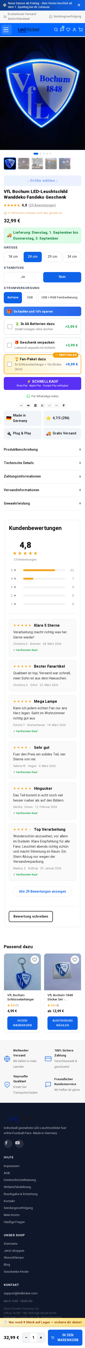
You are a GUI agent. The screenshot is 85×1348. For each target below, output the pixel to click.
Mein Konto (12, 1215)
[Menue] (6, 29)
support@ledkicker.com (21, 1293)
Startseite (10, 1243)
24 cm (32, 256)
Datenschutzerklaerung (20, 1180)
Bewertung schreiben (30, 916)
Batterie (13, 297)
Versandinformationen (21, 490)
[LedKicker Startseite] (27, 29)
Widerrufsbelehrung (17, 1187)
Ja (23, 276)
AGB (7, 1173)
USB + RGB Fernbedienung (59, 297)
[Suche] (56, 29)
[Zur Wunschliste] (34, 959)
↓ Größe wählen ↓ (42, 181)
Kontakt (9, 1201)
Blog (7, 1264)
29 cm (52, 256)
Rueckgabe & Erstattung (21, 1194)
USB (30, 297)
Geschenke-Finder (16, 1271)
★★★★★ (30, 205)
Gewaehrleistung (17, 503)
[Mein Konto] (74, 29)
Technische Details (19, 463)
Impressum (12, 1166)
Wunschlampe (14, 1257)
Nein (62, 276)
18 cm (13, 256)
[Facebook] (8, 1143)
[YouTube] (19, 1143)
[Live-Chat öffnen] (62, 29)
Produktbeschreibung (21, 449)
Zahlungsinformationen (22, 476)
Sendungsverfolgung (67, 16)
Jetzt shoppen (14, 1250)
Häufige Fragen (14, 1222)
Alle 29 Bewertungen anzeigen (42, 891)
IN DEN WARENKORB (68, 1338)
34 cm (72, 256)
